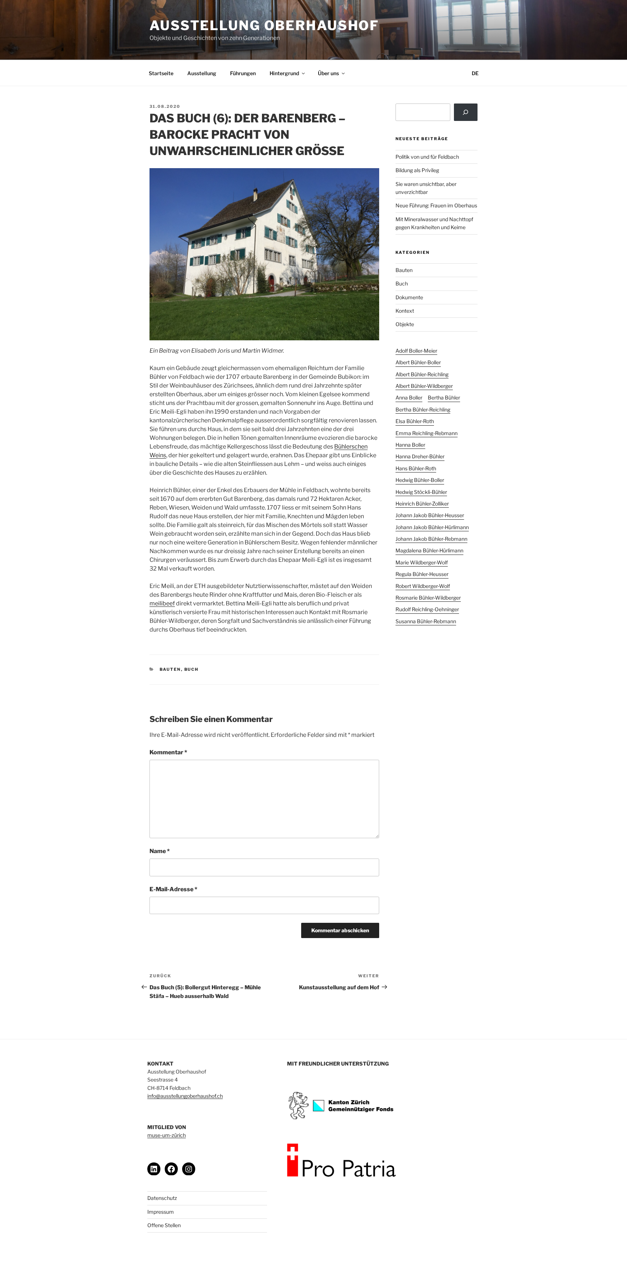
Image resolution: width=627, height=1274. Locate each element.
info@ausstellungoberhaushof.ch (185, 1096)
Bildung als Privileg (417, 170)
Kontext (405, 311)
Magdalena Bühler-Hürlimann (429, 550)
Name (159, 851)
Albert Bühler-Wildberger (424, 386)
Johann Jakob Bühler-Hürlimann (432, 527)
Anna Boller (409, 397)
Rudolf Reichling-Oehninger (427, 609)
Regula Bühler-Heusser (422, 574)
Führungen (243, 73)
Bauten (170, 669)
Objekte (405, 324)
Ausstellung (201, 73)
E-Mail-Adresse (173, 889)
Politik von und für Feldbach (427, 157)
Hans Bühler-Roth (416, 468)
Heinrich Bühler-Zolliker (422, 503)
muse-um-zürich (166, 1135)
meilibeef (162, 603)
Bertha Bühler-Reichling (423, 409)
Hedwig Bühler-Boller (420, 480)
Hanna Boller (410, 445)
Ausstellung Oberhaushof (264, 25)
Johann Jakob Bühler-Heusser (430, 515)
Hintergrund (284, 73)
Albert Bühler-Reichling (422, 374)
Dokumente (409, 297)
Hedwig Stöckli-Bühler (421, 492)
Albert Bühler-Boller (418, 362)
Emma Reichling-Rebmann (427, 433)
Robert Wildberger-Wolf (423, 586)
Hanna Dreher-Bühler (420, 456)
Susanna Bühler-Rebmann (426, 621)
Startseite (161, 73)
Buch (191, 669)
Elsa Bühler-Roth (415, 421)
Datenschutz (162, 1198)
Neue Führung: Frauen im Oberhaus (436, 205)
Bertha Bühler (444, 397)
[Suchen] (466, 112)
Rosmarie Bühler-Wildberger (428, 598)
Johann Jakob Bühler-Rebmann (431, 539)
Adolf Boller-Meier (416, 351)
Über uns (328, 73)
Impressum (160, 1212)
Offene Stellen (164, 1225)
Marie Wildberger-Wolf (422, 562)
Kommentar (168, 752)
